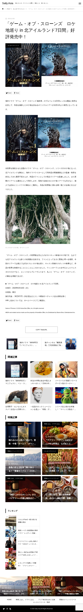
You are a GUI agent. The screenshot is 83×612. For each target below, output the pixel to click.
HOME (9, 599)
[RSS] (10, 609)
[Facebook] (7, 609)
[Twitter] (4, 609)
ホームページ (29, 300)
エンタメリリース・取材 (41, 602)
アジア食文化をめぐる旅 (46, 599)
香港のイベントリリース (15, 424)
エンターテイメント (13, 45)
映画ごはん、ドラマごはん (52, 424)
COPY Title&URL (41, 330)
